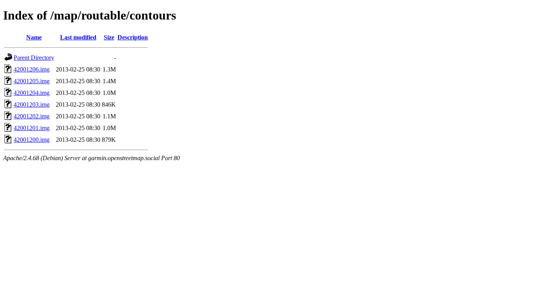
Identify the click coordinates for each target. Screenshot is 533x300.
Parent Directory (34, 57)
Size (109, 37)
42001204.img (32, 92)
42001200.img (32, 139)
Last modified (78, 37)
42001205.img (32, 81)
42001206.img (32, 69)
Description (132, 37)
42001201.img (32, 128)
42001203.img (32, 104)
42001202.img (32, 116)
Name (34, 37)
